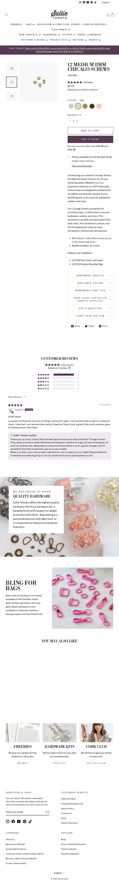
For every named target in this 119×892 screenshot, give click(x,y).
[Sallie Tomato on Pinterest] (24, 821)
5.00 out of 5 (67, 364)
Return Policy (67, 808)
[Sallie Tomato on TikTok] (30, 821)
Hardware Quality (90, 275)
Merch (93, 40)
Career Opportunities (16, 863)
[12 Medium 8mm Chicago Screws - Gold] (14, 695)
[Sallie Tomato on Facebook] (13, 821)
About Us (10, 839)
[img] (15, 405)
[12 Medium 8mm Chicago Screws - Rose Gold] (26, 695)
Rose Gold (99, 106)
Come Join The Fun (90, 316)
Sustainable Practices (16, 849)
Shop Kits (59, 763)
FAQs (63, 818)
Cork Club (62, 24)
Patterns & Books (33, 40)
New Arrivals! (28, 34)
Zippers (67, 34)
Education (44, 24)
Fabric (82, 34)
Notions (78, 40)
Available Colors (90, 283)
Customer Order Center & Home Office (24, 854)
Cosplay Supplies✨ (96, 24)
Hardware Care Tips (90, 290)
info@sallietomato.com (72, 803)
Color (76, 100)
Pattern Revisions (69, 823)
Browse (22, 763)
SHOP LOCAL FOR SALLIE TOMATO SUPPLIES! (90, 299)
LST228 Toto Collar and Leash (87, 260)
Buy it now (90, 139)
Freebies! (16, 24)
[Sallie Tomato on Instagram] (7, 821)
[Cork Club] (96, 732)
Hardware (50, 34)
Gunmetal (92, 106)
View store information (82, 166)
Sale (29, 24)
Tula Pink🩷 (59, 29)
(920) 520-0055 (68, 799)
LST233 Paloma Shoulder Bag (87, 264)
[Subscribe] (47, 812)
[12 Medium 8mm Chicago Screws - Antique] (18, 695)
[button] (75, 82)
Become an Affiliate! (15, 844)
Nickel (71, 106)
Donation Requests (70, 854)
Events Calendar (69, 849)
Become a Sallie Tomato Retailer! (21, 858)
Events (76, 24)
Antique (85, 106)
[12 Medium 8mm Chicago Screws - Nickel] (10, 695)
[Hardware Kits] (59, 732)
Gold (78, 106)
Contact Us (66, 813)
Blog (63, 839)
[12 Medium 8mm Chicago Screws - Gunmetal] (22, 695)
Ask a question (90, 308)
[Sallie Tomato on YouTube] (19, 821)
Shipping (72, 90)
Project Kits (59, 40)
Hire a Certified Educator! (73, 844)
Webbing (95, 34)
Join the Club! (96, 763)
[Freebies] (22, 732)
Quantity (75, 115)
